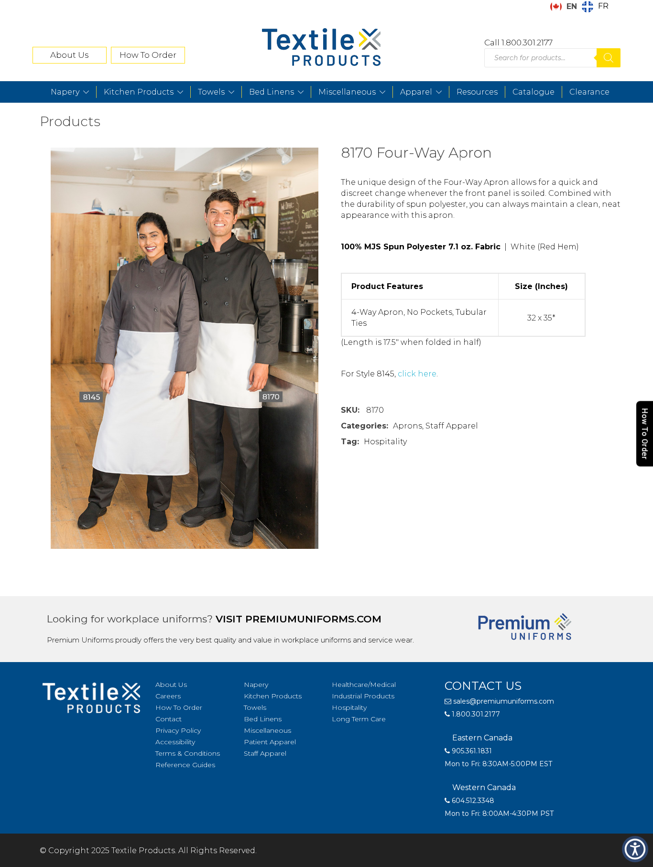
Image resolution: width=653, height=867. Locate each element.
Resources (477, 91)
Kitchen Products (139, 91)
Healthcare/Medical (364, 684)
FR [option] (603, 6)
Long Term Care (359, 719)
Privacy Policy (178, 730)
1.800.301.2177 (475, 714)
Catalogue (533, 91)
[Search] (608, 57)
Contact (168, 719)
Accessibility (175, 742)
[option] (595, 6)
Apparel (416, 91)
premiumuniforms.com (313, 619)
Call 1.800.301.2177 (518, 42)
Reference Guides (185, 764)
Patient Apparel (270, 742)
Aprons (407, 425)
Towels (211, 91)
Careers (168, 696)
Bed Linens (271, 91)
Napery (65, 91)
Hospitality (385, 441)
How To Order (148, 55)
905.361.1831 (471, 751)
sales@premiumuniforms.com (502, 701)
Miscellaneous (347, 91)
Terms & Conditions (187, 753)
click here (417, 373)
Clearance (589, 91)
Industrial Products (363, 696)
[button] (635, 849)
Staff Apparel (451, 425)
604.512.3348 (472, 800)
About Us (69, 55)
